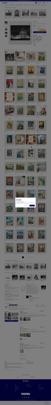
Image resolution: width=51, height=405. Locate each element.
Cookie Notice (25, 202)
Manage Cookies (26, 205)
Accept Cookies (32, 205)
